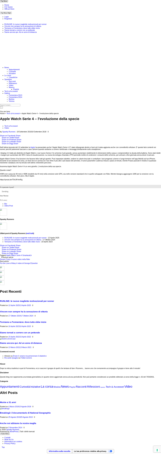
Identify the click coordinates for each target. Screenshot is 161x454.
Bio (5, 204)
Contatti (7, 438)
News (6, 67)
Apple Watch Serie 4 (14, 255)
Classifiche (13, 77)
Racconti (12, 81)
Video (11, 85)
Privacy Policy (9, 443)
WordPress (14, 431)
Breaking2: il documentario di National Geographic (25, 413)
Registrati (8, 19)
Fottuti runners (26, 358)
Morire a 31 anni (8, 402)
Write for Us (8, 439)
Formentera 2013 (15, 95)
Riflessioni (13, 83)
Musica (11, 87)
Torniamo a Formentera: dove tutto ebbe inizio (22, 28)
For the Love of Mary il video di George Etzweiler (19, 263)
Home (6, 5)
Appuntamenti (14, 69)
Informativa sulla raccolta (59, 451)
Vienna (11, 101)
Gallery (7, 93)
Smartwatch (27, 255)
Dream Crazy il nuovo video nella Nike (15, 259)
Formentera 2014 (15, 97)
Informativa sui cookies (13, 441)
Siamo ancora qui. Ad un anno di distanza (20, 32)
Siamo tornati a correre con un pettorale (19, 30)
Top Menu (4, 1)
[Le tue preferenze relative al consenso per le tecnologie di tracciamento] (157, 450)
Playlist (16, 89)
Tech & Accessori (11, 91)
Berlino (11, 99)
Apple (32, 147)
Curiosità (12, 71)
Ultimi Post (8, 206)
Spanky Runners (8, 132)
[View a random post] (0, 109)
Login (6, 17)
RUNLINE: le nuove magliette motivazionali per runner (25, 24)
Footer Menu (5, 434)
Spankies (8, 79)
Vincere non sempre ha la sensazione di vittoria (22, 26)
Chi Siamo (8, 7)
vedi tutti (29, 233)
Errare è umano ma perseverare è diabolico (30, 356)
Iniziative (12, 73)
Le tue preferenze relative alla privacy (90, 451)
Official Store (9, 9)
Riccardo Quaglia (11, 358)
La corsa (7, 75)
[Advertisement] (16, 50)
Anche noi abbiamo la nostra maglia (18, 423)
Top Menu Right (6, 13)
